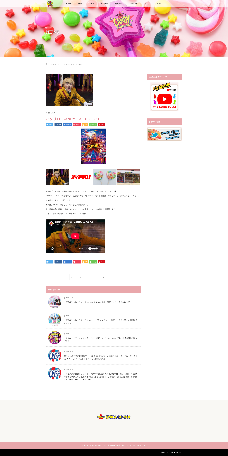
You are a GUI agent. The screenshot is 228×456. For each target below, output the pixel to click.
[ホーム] (46, 61)
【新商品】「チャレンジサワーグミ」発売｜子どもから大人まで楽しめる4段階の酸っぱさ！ (100, 339)
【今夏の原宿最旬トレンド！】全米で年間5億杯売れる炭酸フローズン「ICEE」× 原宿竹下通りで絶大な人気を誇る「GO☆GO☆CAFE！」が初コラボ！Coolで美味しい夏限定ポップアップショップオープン (100, 377)
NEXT (105, 277)
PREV (81, 277)
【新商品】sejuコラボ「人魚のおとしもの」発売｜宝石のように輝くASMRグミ (97, 302)
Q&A (145, 3)
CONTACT (158, 3)
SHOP (92, 3)
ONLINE (134, 3)
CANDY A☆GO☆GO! (175, 452)
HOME (68, 3)
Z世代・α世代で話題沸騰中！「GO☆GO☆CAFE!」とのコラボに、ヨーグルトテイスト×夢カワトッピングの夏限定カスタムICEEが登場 (101, 357)
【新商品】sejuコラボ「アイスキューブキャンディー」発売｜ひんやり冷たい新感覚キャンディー (101, 321)
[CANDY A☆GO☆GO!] (114, 422)
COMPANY (119, 3)
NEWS (80, 3)
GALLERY (104, 3)
